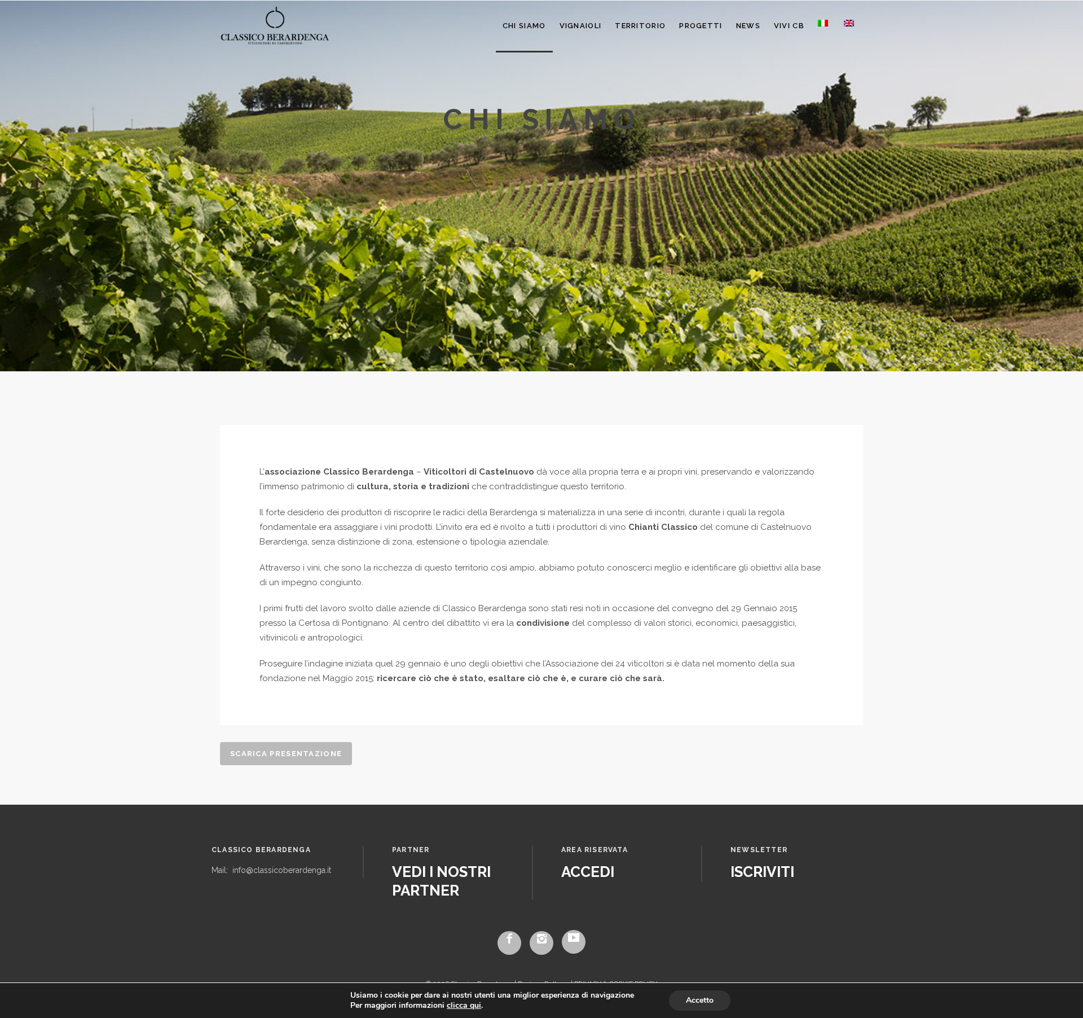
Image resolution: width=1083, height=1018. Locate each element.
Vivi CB (789, 25)
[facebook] (509, 943)
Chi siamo (524, 25)
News (748, 25)
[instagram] (541, 943)
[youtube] (573, 942)
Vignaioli (581, 25)
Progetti (700, 25)
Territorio (640, 25)
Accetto (700, 1000)
